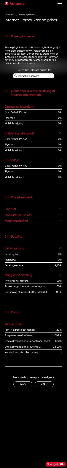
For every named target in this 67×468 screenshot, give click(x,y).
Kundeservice (10, 15)
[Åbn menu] (60, 3)
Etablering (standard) (19, 133)
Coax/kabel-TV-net (18, 215)
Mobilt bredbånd (16, 220)
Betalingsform (14, 248)
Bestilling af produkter (26, 15)
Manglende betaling (18, 275)
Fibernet (10, 209)
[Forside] (14, 3)
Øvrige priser (14, 324)
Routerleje (12, 160)
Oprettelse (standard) (19, 106)
